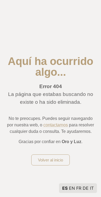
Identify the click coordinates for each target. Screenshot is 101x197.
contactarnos (55, 125)
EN (72, 188)
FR (78, 188)
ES (65, 188)
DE (86, 188)
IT (92, 188)
